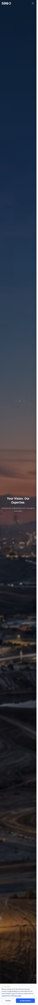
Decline (8, 1001)
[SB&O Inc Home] (6, 3)
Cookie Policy (6, 995)
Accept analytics (25, 1001)
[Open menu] (33, 3)
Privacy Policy (17, 995)
